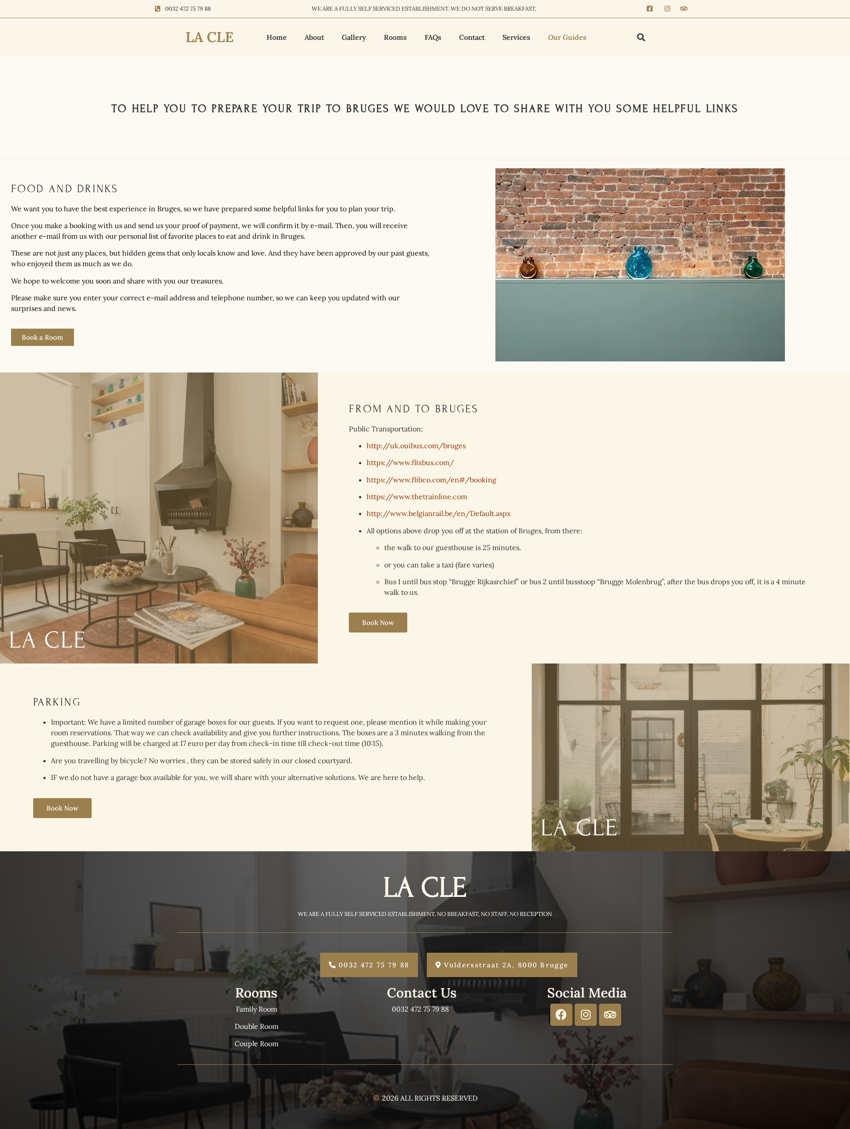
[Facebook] (561, 1015)
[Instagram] (586, 1015)
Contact (472, 37)
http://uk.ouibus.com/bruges (416, 445)
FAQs (433, 37)
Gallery (354, 37)
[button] (641, 37)
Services (516, 37)
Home (277, 37)
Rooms (395, 37)
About (314, 37)
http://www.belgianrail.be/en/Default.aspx (438, 513)
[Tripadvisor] (610, 1015)
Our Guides (567, 37)
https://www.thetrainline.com (417, 496)
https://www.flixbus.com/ (410, 462)
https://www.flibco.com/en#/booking (431, 479)
